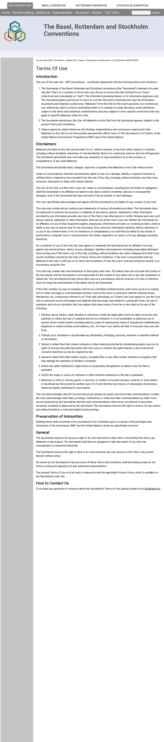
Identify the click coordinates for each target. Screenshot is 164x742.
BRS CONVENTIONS (20, 5)
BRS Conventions (56, 60)
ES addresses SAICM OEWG (125, 60)
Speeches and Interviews (98, 60)
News (81, 60)
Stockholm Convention (132, 5)
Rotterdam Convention (91, 5)
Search (156, 13)
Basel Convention (54, 5)
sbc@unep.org (152, 488)
